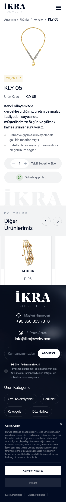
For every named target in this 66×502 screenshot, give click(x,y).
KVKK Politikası (13, 494)
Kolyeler (39, 19)
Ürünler (24, 19)
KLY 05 (53, 19)
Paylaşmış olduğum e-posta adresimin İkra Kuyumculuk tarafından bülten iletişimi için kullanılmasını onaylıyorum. (33, 371)
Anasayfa (10, 19)
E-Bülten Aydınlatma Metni (25, 364)
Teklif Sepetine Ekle (43, 163)
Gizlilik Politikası (36, 494)
